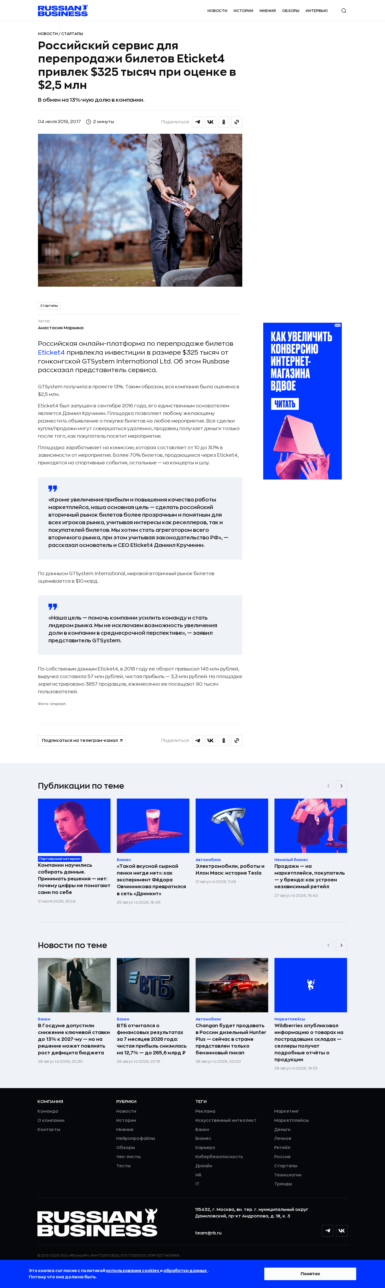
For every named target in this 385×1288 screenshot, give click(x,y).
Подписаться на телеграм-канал (80, 740)
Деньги (282, 1130)
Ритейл (282, 1148)
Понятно (310, 1274)
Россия (282, 1157)
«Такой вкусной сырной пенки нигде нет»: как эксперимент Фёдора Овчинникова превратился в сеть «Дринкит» (151, 880)
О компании (50, 1120)
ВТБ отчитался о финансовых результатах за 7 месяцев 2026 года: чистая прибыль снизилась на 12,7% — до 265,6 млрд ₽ (152, 1039)
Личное (283, 1138)
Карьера (205, 1148)
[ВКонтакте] (342, 1231)
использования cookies (133, 1271)
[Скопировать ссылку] (236, 122)
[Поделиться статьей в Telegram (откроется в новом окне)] (197, 122)
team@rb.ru (208, 1233)
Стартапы (72, 34)
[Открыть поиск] (344, 11)
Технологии (287, 1175)
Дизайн (203, 1166)
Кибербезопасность (219, 1157)
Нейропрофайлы (135, 1138)
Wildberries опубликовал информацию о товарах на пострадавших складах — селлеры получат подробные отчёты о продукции (308, 1042)
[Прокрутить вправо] (341, 786)
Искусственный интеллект (225, 1120)
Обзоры (290, 11)
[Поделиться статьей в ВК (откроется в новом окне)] (210, 122)
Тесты (123, 1166)
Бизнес (203, 1138)
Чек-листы (128, 1157)
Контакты (48, 1130)
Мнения (268, 11)
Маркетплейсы (291, 1120)
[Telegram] (327, 1231)
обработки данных (185, 1271)
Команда (47, 1111)
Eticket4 (51, 352)
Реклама (205, 1111)
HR (198, 1175)
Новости (217, 11)
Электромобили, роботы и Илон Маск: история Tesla (230, 869)
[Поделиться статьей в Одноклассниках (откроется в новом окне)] (223, 122)
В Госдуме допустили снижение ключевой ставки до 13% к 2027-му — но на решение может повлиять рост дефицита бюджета (74, 1039)
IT (197, 1184)
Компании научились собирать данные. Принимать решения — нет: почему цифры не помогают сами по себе (74, 879)
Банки (202, 1130)
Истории (243, 11)
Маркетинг (286, 1111)
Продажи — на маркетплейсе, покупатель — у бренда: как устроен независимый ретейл (309, 876)
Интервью (317, 11)
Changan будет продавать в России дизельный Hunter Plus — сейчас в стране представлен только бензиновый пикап (231, 1039)
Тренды (283, 1184)
